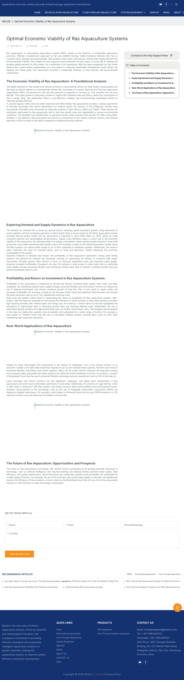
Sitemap (98, 674)
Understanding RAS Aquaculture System (84, 587)
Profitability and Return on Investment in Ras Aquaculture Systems (154, 83)
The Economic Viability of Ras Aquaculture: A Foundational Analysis (153, 73)
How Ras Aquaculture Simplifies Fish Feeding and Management (32, 587)
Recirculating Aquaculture (145, 574)
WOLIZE (6, 21)
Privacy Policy (113, 674)
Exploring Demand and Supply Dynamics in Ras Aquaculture (154, 78)
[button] (183, 12)
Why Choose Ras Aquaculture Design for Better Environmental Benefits (154, 581)
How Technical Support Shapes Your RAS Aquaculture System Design (154, 587)
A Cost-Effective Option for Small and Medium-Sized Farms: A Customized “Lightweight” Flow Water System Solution (93, 581)
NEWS (129, 574)
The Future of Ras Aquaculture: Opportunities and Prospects (154, 93)
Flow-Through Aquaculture (169, 574)
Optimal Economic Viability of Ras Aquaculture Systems (44, 21)
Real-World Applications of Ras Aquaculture (153, 88)
